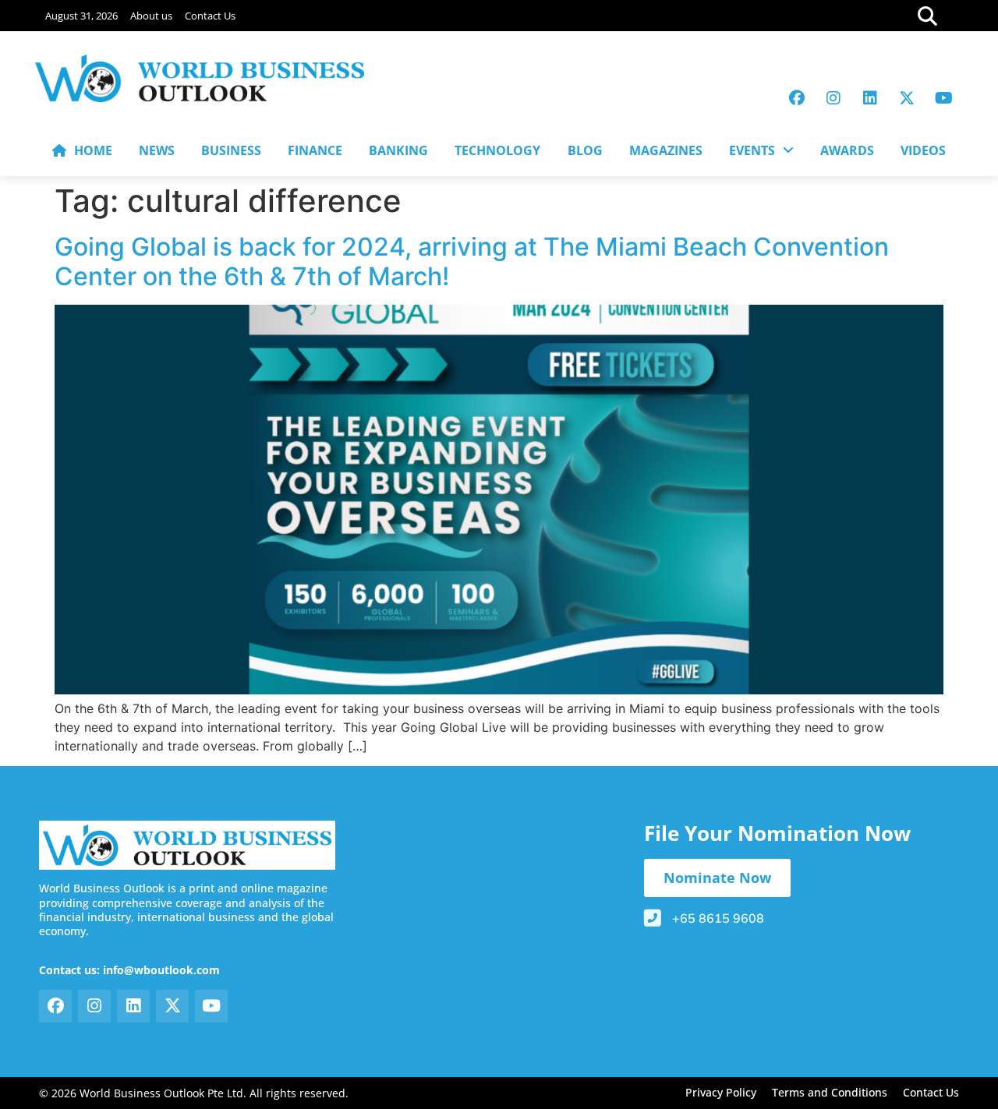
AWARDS (847, 150)
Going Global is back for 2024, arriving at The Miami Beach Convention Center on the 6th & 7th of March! (472, 261)
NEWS (157, 150)
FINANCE (315, 150)
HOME (93, 150)
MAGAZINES (665, 150)
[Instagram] (833, 98)
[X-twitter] (906, 98)
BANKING (398, 150)
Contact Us (210, 16)
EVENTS (752, 150)
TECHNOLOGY (497, 150)
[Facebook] (796, 98)
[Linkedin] (870, 98)
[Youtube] (943, 98)
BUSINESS (231, 150)
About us (151, 16)
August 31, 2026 (81, 16)
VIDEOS (923, 150)
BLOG (585, 150)
